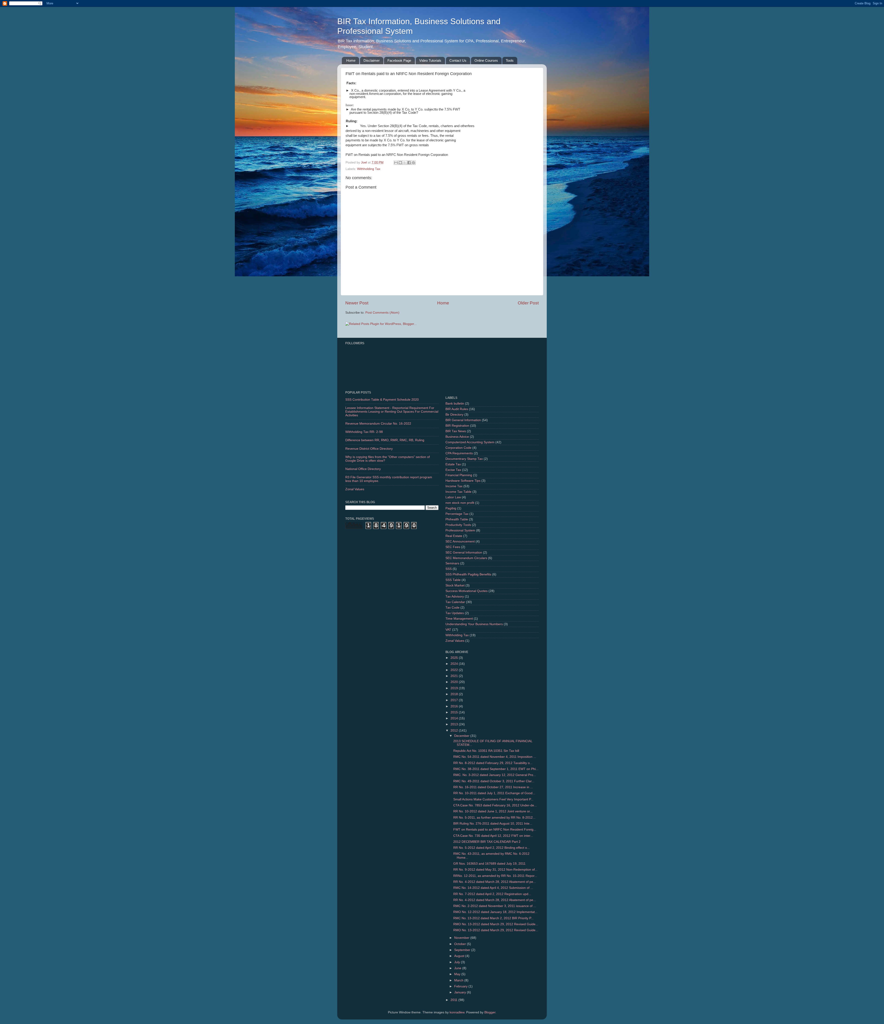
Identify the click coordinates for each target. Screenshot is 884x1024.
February (461, 986)
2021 (455, 676)
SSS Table (453, 580)
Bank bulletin (454, 403)
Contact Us (457, 60)
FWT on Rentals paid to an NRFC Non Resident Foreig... (494, 829)
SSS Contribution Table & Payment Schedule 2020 (382, 399)
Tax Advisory (454, 596)
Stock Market (455, 585)
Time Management (459, 618)
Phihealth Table (456, 519)
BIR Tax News (455, 431)
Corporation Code (458, 447)
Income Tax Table (458, 491)
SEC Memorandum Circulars (466, 558)
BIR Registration (457, 425)
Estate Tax (453, 464)
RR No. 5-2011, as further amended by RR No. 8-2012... (494, 817)
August (459, 956)
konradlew (457, 1012)
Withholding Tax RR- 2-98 (364, 432)
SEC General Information (463, 552)
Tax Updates (454, 613)
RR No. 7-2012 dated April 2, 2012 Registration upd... (492, 894)
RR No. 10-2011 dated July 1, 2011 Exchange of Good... (494, 793)
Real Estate (453, 536)
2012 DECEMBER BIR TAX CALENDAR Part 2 (487, 841)
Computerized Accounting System (469, 442)
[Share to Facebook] (409, 162)
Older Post (528, 302)
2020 (455, 682)
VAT (448, 629)
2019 (455, 688)
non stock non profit (459, 503)
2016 (455, 706)
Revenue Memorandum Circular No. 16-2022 (378, 423)
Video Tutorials (430, 60)
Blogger (489, 1012)
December (462, 736)
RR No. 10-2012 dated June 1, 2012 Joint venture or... (492, 811)
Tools (510, 60)
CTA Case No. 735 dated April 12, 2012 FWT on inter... (493, 835)
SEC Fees (452, 547)
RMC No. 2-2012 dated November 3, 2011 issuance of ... (494, 906)
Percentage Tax (456, 514)
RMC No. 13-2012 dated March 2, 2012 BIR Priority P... (493, 918)
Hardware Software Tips (462, 480)
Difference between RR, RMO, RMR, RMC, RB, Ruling (384, 440)
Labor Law (453, 497)
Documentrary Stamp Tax (464, 459)
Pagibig (450, 508)
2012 (455, 730)
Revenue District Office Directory (369, 448)
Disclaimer (371, 60)
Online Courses (486, 60)
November (462, 937)
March (459, 980)
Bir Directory (454, 414)
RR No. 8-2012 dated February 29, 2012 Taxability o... (492, 763)
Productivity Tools (458, 525)
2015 (455, 712)
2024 (455, 663)
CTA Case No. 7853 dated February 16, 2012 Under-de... (495, 805)
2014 (455, 718)
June (458, 968)
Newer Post (356, 302)
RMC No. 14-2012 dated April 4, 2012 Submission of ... (493, 888)
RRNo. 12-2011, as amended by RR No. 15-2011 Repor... (495, 876)
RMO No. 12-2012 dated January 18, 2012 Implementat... (495, 912)
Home (350, 60)
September (462, 950)
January (460, 992)
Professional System (460, 530)
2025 (455, 657)
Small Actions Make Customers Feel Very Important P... (493, 799)
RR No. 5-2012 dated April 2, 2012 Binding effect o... (491, 847)
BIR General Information (463, 420)
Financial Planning (458, 475)
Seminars (452, 563)
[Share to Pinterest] (413, 162)
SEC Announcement (460, 541)
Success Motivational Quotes (466, 591)
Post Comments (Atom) (382, 312)
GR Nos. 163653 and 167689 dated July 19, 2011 (489, 863)
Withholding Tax (368, 169)
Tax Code (452, 607)
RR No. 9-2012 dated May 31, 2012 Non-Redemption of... (495, 869)
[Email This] (396, 162)
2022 (455, 670)
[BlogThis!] (400, 162)
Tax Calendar (455, 602)
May (457, 974)
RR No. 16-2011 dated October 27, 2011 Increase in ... (493, 787)
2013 (455, 724)
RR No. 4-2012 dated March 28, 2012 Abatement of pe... (494, 882)
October (460, 944)
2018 (455, 694)
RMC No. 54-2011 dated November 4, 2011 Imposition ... (494, 757)
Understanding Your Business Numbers (474, 624)
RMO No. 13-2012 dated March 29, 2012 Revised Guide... (495, 924)
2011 (454, 1000)
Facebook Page (399, 60)
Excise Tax (453, 470)
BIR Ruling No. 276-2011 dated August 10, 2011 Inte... (492, 823)
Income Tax (453, 486)
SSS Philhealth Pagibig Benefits (468, 574)
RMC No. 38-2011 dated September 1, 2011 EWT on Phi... (495, 769)
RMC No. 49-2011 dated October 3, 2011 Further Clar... (493, 781)
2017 (455, 700)
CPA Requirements (459, 453)
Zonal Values (354, 489)
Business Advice (457, 436)
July (457, 962)
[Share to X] (404, 162)
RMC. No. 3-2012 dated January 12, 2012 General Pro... (494, 775)
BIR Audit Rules (456, 409)
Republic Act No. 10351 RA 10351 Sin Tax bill (486, 751)
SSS (448, 569)
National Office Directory (363, 469)
